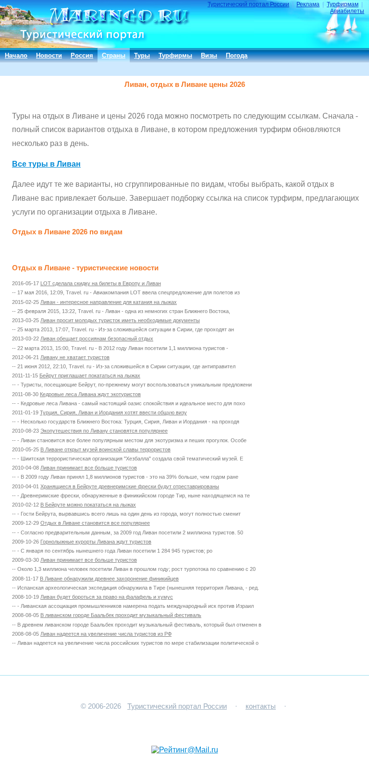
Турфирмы (175, 55)
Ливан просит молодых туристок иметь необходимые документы (120, 320)
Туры (142, 55)
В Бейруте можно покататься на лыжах (88, 505)
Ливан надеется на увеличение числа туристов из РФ (106, 634)
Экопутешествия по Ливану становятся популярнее (104, 431)
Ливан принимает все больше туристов (88, 468)
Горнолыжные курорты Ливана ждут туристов (95, 541)
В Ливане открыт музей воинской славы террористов (105, 449)
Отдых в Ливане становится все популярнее (95, 523)
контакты (261, 706)
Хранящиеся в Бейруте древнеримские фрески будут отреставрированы (129, 486)
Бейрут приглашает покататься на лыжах (89, 375)
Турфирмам (342, 4)
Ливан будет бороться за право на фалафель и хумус (106, 597)
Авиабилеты (347, 11)
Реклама (308, 4)
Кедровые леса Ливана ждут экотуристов (90, 394)
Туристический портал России (248, 4)
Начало (16, 55)
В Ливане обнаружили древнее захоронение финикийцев (109, 578)
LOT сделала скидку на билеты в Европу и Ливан (100, 283)
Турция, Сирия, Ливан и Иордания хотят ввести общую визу (113, 412)
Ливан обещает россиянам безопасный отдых (96, 338)
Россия (82, 55)
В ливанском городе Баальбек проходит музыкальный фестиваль (120, 615)
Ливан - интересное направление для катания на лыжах (108, 302)
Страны (113, 55)
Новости (49, 55)
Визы (209, 55)
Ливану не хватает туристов (75, 357)
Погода (236, 55)
